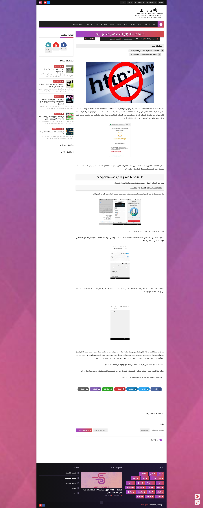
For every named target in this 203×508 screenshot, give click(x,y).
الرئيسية (161, 2)
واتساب (149, 496)
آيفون (125, 24)
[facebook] (43, 505)
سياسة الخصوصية (151, 2)
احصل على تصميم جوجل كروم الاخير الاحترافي (142, 231)
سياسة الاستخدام (139, 2)
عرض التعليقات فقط (99, 430)
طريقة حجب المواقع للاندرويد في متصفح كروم (145, 50)
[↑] (101, 502)
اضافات (142, 473)
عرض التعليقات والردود (83, 430)
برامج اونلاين (149, 9)
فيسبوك (129, 487)
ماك (150, 492)
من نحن (130, 2)
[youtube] (45, 2)
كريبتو (159, 492)
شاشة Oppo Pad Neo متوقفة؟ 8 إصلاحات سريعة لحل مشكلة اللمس (102, 491)
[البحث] (40, 2)
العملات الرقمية (78, 24)
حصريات (129, 482)
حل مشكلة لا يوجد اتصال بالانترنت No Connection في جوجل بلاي (51, 117)
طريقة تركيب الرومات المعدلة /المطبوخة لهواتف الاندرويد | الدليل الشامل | (52, 101)
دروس (112, 24)
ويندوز (119, 24)
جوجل (139, 482)
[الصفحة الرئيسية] (161, 24)
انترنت (105, 24)
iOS (160, 473)
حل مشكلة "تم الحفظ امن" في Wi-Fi (52, 133)
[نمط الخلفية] (197, 502)
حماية (139, 24)
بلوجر (159, 482)
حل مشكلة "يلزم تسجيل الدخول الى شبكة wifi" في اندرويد (51, 85)
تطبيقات (89, 24)
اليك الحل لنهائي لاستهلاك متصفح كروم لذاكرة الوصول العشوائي (135, 183)
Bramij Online (117, 496)
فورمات (139, 487)
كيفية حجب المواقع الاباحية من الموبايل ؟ (143, 54)
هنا (123, 377)
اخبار (154, 24)
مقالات (159, 496)
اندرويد (132, 24)
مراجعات (147, 24)
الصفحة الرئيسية (128, 39)
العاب (96, 24)
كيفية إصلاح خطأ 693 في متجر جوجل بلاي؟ (53, 70)
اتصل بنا (123, 2)
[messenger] (48, 2)
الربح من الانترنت (156, 478)
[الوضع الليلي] (197, 496)
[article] (99, 402)
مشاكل (130, 492)
